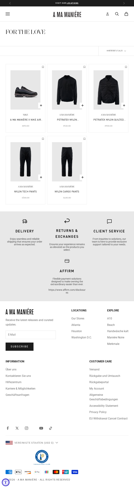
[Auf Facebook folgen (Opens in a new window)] (8, 428)
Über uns (11, 369)
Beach (111, 325)
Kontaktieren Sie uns (18, 376)
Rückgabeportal (99, 382)
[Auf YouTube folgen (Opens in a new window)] (41, 428)
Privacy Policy (98, 412)
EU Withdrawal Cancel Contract (108, 418)
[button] (43, 67)
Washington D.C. (81, 337)
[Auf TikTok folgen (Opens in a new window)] (51, 428)
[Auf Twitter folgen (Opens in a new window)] (17, 428)
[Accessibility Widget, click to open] (6, 482)
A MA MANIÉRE (67, 115)
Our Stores (77, 318)
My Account (96, 388)
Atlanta (75, 325)
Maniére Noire (115, 337)
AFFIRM (67, 271)
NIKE (25, 115)
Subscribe (19, 346)
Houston (76, 331)
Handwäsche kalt (117, 331)
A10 (109, 318)
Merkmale (113, 344)
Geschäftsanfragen (17, 394)
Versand (94, 369)
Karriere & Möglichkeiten (20, 388)
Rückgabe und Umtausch (104, 376)
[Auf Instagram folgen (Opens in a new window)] (26, 428)
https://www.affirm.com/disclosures (67, 291)
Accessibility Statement (103, 405)
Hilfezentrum (13, 382)
